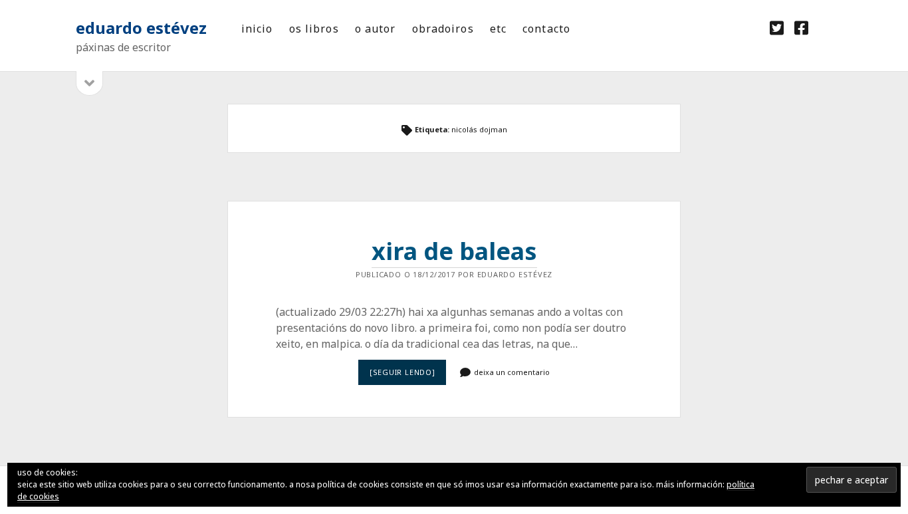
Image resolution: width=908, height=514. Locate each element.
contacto (546, 28)
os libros (314, 28)
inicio (257, 28)
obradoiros (443, 28)
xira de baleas (454, 251)
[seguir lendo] (408, 375)
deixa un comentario (512, 372)
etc (498, 28)
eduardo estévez (141, 28)
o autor (375, 28)
